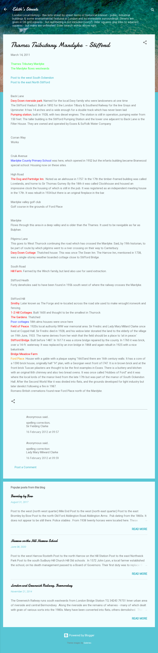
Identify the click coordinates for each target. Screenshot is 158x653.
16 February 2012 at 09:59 (42, 458)
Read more (139, 529)
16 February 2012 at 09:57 (42, 432)
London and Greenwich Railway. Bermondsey (41, 585)
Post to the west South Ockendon (32, 77)
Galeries (87, 643)
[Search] (152, 10)
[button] (145, 43)
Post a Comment (25, 467)
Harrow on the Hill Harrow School (34, 540)
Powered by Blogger (81, 635)
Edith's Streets (25, 9)
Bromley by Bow (22, 496)
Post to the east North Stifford (30, 82)
